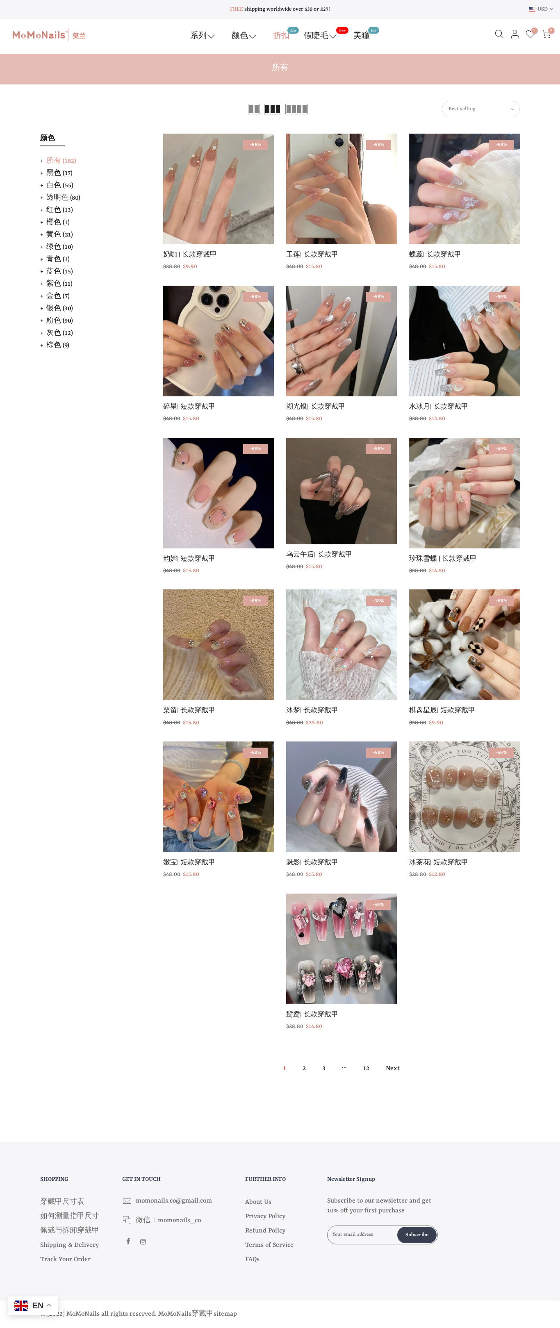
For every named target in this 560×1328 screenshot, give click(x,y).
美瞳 (364, 35)
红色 (59, 210)
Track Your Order (65, 1259)
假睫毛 (325, 35)
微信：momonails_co (168, 1220)
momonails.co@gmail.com (174, 1201)
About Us (258, 1202)
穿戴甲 (202, 1314)
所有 (61, 161)
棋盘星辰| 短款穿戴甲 (442, 710)
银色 (59, 308)
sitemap (225, 1314)
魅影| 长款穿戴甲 (312, 863)
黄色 (59, 235)
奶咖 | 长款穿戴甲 (190, 255)
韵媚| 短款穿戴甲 (189, 559)
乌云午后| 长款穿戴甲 (319, 555)
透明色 (63, 198)
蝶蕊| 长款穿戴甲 (435, 255)
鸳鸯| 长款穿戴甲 (312, 1015)
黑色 (59, 173)
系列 (198, 36)
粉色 (59, 321)
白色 (59, 185)
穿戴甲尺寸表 (62, 1202)
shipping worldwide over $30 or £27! (280, 9)
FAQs (252, 1259)
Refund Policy (265, 1231)
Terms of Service (269, 1245)
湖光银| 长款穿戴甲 (315, 407)
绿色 (59, 247)
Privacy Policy (265, 1216)
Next (393, 1068)
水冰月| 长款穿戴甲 (438, 407)
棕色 (57, 345)
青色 (58, 259)
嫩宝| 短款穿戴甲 (189, 863)
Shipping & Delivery (69, 1245)
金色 (58, 296)
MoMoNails (174, 1314)
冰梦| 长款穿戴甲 (312, 710)
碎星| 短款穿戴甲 (189, 407)
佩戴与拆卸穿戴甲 (69, 1231)
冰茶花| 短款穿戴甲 (438, 863)
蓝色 (59, 271)
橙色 (58, 222)
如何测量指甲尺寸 (69, 1216)
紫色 (59, 284)
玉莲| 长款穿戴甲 (312, 255)
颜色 (240, 36)
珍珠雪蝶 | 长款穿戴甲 (443, 559)
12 (366, 1068)
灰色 (59, 333)
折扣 (284, 35)
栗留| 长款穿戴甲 (189, 710)
